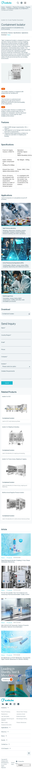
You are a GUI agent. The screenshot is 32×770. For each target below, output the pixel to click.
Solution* (4, 364)
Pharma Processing (18, 7)
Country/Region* (6, 335)
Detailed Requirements (8, 371)
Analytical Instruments (6, 724)
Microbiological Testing (21, 718)
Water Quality (4, 722)
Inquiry (8, 34)
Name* (3, 328)
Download (3, 34)
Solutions (8, 7)
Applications (25, 32)
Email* (3, 342)
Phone (3, 349)
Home (3, 7)
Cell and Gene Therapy (21, 711)
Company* (4, 356)
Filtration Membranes (21, 722)
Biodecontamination (21, 716)
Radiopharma (4, 714)
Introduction (4, 32)
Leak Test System (5, 716)
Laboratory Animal (20, 714)
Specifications (17, 32)
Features (10, 32)
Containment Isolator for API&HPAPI (17, 8)
